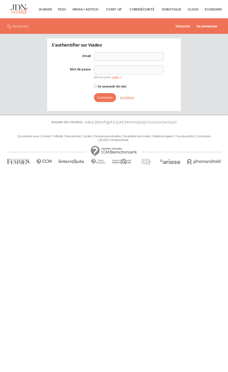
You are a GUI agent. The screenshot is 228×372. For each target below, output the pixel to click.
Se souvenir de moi (111, 86)
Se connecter (207, 26)
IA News (45, 9)
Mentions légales (163, 136)
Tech (61, 9)
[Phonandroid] (204, 161)
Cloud (193, 9)
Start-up (114, 9)
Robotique (171, 9)
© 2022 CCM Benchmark (114, 140)
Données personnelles (107, 136)
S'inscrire (182, 26)
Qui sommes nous (28, 136)
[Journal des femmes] (18, 161)
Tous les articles (184, 136)
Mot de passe (80, 69)
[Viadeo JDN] (145, 161)
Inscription (127, 97)
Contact (46, 136)
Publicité (58, 136)
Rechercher (20, 26)
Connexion (105, 97)
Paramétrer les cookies (137, 136)
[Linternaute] (71, 161)
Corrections (203, 136)
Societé (87, 136)
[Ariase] (170, 161)
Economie (213, 9)
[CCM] (44, 161)
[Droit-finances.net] (98, 161)
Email (86, 56)
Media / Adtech (85, 9)
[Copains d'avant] (122, 161)
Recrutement (73, 136)
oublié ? (116, 77)
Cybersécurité (141, 9)
